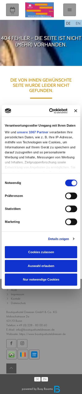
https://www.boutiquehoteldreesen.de (42, 334)
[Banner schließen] (75, 110)
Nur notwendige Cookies (41, 279)
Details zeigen (58, 239)
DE (68, 23)
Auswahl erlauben (41, 266)
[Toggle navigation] (69, 10)
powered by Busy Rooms (38, 388)
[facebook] (11, 343)
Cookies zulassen (41, 252)
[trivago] (23, 354)
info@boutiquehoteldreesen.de (35, 329)
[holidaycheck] (34, 354)
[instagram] (22, 343)
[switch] (71, 196)
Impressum (17, 294)
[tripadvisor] (11, 354)
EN (78, 23)
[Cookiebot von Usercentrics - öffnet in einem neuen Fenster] (50, 111)
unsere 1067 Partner (33, 132)
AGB (14, 289)
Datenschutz (18, 303)
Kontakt (15, 298)
